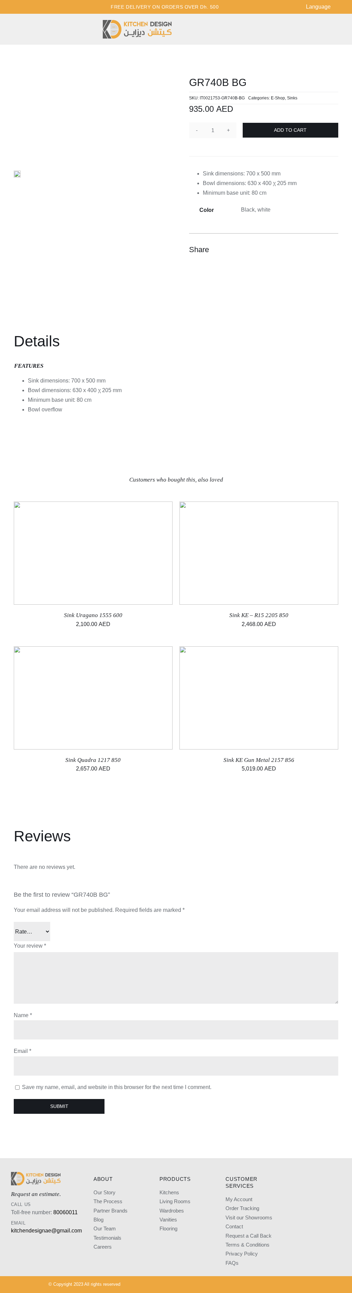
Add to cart (290, 130)
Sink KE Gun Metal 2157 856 (258, 760)
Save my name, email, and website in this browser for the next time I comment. (116, 1087)
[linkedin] (273, 1285)
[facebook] (250, 1285)
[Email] (332, 250)
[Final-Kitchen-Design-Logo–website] (137, 22)
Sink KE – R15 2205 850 (258, 615)
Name (23, 1015)
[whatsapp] (296, 1285)
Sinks (292, 98)
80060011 (65, 1212)
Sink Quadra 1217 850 (93, 760)
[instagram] (238, 1285)
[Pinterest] (320, 250)
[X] (307, 250)
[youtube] (261, 1285)
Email (22, 1051)
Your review (30, 946)
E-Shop (278, 98)
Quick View (115, 554)
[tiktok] (285, 1285)
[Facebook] (295, 250)
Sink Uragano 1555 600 (93, 615)
